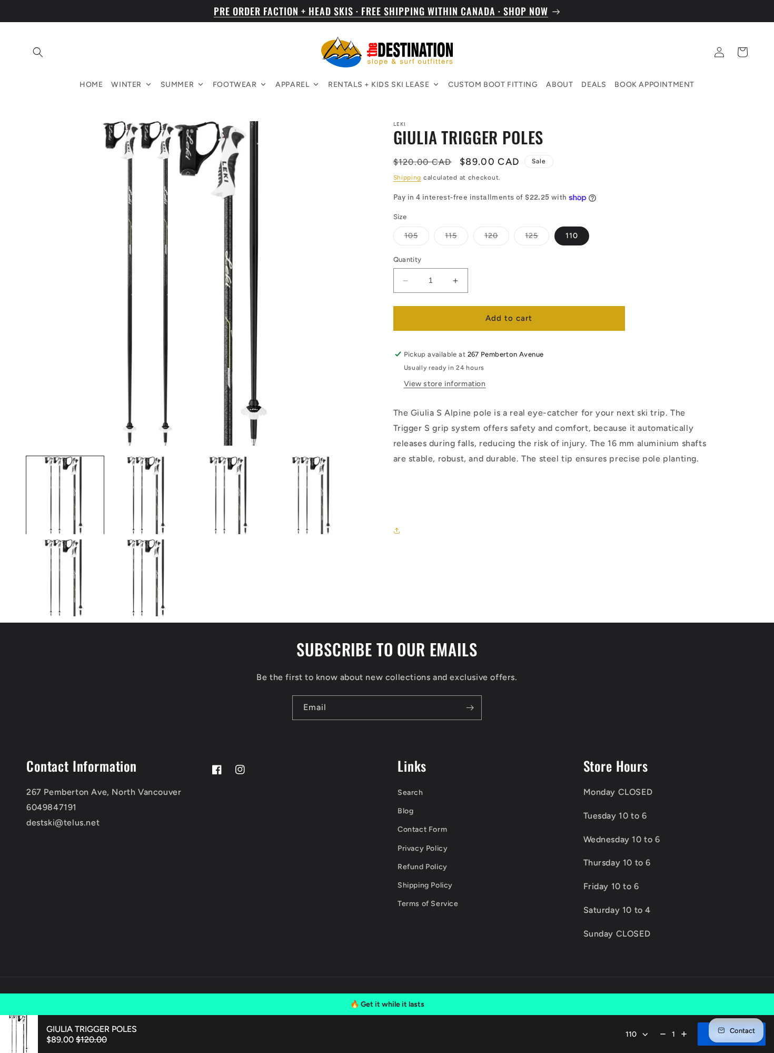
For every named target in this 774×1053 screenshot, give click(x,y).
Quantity (407, 260)
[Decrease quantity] (663, 1034)
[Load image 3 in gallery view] (230, 495)
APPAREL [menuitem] (292, 84)
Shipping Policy (425, 885)
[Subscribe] (469, 707)
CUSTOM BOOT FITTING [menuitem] (493, 84)
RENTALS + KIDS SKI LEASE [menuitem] (378, 84)
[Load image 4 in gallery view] (312, 495)
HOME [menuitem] (91, 84)
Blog (405, 810)
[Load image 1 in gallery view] (65, 495)
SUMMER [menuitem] (177, 84)
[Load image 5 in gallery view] (65, 578)
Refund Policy (423, 866)
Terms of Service (428, 903)
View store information (445, 384)
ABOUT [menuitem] (559, 84)
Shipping (407, 178)
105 (416, 238)
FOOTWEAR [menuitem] (235, 84)
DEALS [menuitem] (593, 84)
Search (410, 792)
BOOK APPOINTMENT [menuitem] (654, 84)
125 (537, 238)
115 (456, 238)
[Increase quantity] (684, 1034)
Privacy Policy (423, 848)
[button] (37, 52)
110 (571, 236)
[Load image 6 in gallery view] (147, 578)
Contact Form (422, 829)
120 (496, 238)
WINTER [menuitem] (126, 84)
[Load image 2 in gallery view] (147, 495)
